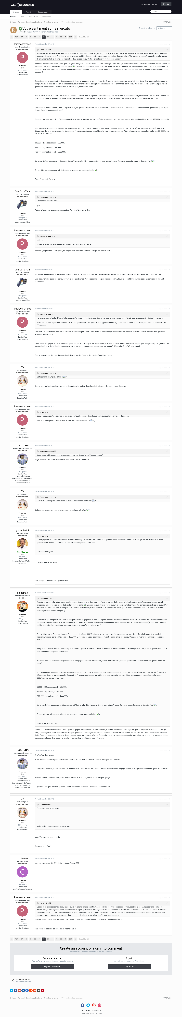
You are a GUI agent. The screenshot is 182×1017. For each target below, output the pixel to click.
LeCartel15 (22, 445)
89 (30, 37)
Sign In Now (129, 967)
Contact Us (96, 1010)
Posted (44, 44)
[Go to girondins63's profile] (22, 543)
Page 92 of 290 (84, 37)
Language (85, 1010)
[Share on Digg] (23, 990)
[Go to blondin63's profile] (22, 606)
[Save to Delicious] (27, 990)
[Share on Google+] (19, 990)
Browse (16, 12)
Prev (16, 37)
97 (65, 37)
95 (56, 37)
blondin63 (22, 592)
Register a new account (52, 967)
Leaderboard (47, 17)
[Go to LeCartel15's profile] (22, 459)
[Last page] (75, 37)
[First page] (11, 37)
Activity (29, 12)
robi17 (23, 32)
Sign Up (166, 4)
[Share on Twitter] (11, 990)
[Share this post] (169, 44)
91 (39, 37)
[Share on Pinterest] (42, 990)
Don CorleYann (22, 191)
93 (48, 37)
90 (35, 37)
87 (22, 37)
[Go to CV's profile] (22, 381)
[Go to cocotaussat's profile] (22, 871)
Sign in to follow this (148, 28)
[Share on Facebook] (15, 990)
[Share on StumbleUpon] (34, 990)
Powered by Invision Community (91, 1013)
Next (70, 37)
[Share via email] (38, 990)
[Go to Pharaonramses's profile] (22, 57)
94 (52, 37)
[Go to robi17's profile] (13, 30)
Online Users (33, 17)
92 (43, 37)
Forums (13, 17)
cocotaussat (22, 858)
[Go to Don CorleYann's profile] (22, 205)
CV (22, 367)
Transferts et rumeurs (49, 32)
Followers (161, 28)
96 (61, 37)
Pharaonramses (22, 44)
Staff (22, 17)
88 (26, 37)
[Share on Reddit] (31, 990)
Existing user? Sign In (149, 4)
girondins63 (22, 530)
